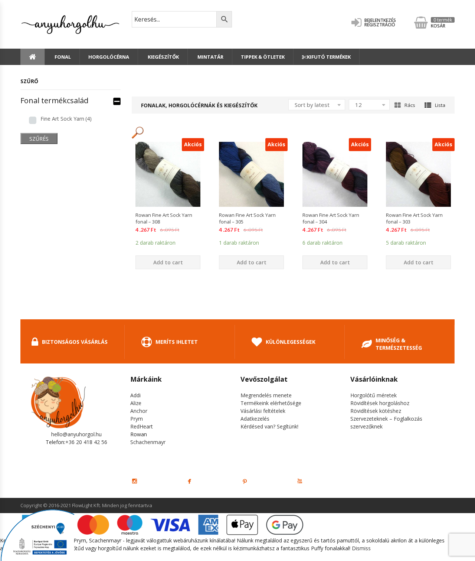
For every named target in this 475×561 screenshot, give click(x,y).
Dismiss (361, 548)
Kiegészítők (163, 56)
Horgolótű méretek (373, 395)
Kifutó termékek (329, 56)
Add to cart (168, 262)
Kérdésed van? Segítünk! (269, 426)
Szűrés (39, 138)
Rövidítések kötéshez (375, 410)
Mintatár (209, 56)
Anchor (138, 410)
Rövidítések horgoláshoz (379, 403)
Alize (135, 403)
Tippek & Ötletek (263, 56)
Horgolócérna (108, 56)
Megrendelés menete (266, 395)
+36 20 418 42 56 (86, 442)
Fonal (62, 56)
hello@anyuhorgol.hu (76, 434)
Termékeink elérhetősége (270, 403)
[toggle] (117, 100)
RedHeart (141, 426)
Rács (409, 105)
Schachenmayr (148, 442)
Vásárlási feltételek (262, 410)
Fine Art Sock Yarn (66, 118)
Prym (136, 418)
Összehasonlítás (168, 219)
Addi (135, 395)
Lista (440, 105)
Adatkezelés (254, 418)
